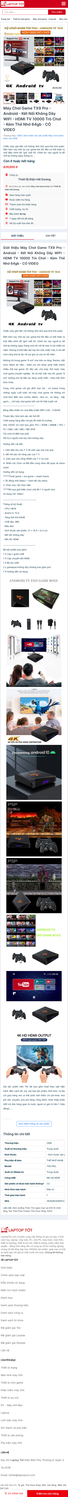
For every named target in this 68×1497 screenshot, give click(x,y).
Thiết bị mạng (9, 1367)
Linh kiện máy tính (11, 1420)
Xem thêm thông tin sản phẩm (34, 1123)
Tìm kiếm (56, 12)
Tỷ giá (21, 1485)
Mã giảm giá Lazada (13, 1335)
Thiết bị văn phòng (12, 1435)
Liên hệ (5, 1350)
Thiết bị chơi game (21, 19)
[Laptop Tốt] (16, 1230)
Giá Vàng (51, 1485)
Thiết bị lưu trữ (10, 1397)
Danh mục (7, 1297)
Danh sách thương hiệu (14, 1305)
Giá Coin (4, 1488)
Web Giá (62, 1485)
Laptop (5, 1412)
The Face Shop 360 (35, 1485)
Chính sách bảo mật (13, 1275)
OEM (19, 135)
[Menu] (64, 3)
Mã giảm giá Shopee (13, 1342)
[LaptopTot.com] (17, 4)
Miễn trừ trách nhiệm (13, 1290)
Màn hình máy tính (12, 1375)
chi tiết (51, 235)
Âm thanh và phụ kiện (14, 1427)
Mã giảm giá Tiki (11, 1327)
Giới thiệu (17, 235)
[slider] (9, 98)
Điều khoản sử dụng (13, 1282)
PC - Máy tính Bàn (11, 1405)
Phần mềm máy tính (12, 1390)
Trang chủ (5, 19)
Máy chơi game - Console (44, 19)
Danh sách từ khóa (12, 1320)
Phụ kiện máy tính (11, 1442)
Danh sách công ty (12, 1312)
